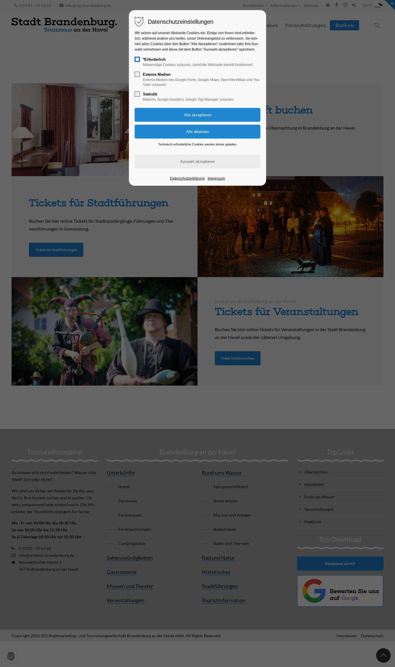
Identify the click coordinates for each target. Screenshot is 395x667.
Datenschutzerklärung (187, 178)
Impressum (216, 178)
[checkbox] (137, 59)
